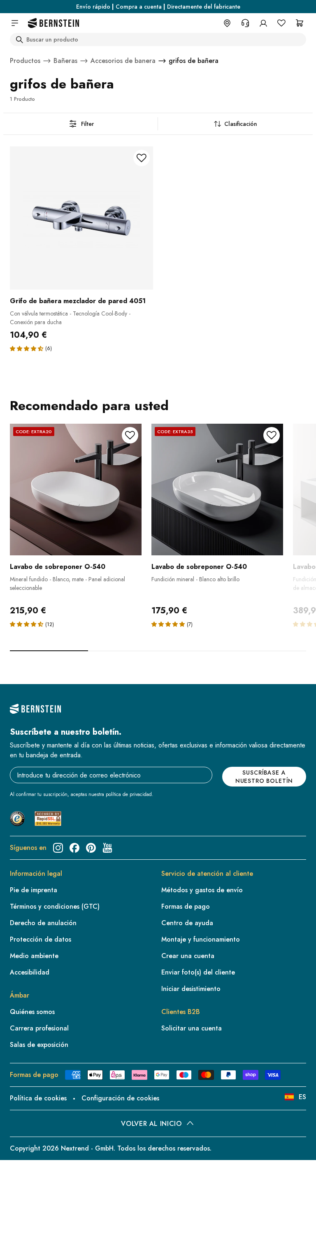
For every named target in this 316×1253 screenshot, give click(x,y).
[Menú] (41, 1180)
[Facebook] (74, 848)
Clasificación (240, 124)
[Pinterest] (91, 848)
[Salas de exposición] (227, 23)
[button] (26, 348)
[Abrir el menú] (15, 23)
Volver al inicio (151, 1123)
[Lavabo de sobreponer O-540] (76, 489)
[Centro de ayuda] (245, 23)
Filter (87, 124)
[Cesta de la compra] (299, 23)
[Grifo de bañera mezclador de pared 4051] (81, 218)
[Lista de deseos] (281, 23)
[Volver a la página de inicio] (53, 23)
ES (302, 1097)
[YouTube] (107, 848)
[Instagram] (58, 848)
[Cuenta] (263, 23)
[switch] (27, 1236)
